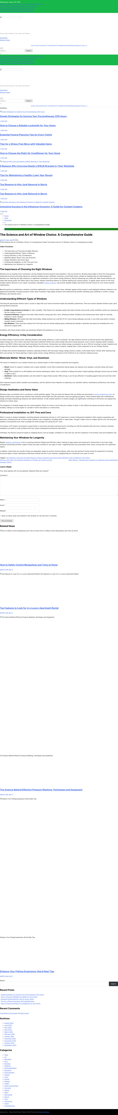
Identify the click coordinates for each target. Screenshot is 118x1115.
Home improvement (38, 45)
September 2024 (10, 1045)
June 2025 (8, 1025)
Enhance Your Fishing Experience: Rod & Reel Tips (27, 971)
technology (8, 1101)
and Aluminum (11, 458)
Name (2, 500)
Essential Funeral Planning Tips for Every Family (16, 9)
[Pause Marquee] (1, 214)
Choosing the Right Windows (26, 458)
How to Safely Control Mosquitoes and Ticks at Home (29, 565)
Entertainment (9, 1072)
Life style (48, 45)
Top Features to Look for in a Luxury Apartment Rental (29, 608)
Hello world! (24, 1013)
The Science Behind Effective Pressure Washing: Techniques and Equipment (41, 789)
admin (2, 240)
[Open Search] (1, 48)
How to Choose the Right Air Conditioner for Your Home (30, 153)
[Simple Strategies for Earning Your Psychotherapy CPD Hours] (22, 112)
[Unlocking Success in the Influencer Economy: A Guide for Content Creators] (27, 202)
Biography (8, 1059)
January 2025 (9, 1036)
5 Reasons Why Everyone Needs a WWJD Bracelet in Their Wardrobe (37, 166)
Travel (58, 45)
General (7, 1081)
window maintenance (13, 442)
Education (7, 1070)
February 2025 (9, 1034)
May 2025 (8, 1027)
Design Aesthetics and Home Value (49, 458)
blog (6, 1061)
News (6, 1092)
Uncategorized (9, 1106)
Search (2, 980)
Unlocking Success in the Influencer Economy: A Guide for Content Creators (41, 206)
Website (3, 511)
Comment (4, 475)
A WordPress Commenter (9, 1013)
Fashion (53, 45)
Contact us (83, 45)
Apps (78, 45)
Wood (88, 458)
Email (2, 505)
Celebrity (7, 1066)
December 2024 (10, 1038)
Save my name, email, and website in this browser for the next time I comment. (29, 516)
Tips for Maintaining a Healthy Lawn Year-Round (26, 175)
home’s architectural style (103, 394)
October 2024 (9, 1043)
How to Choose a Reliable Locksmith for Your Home (18, 6)
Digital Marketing (10, 1068)
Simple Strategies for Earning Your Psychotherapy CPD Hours (21, 4)
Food (6, 1077)
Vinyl (83, 458)
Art (5, 1057)
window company (50, 283)
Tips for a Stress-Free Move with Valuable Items (17, 11)
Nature (6, 1090)
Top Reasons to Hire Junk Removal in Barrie (23, 184)
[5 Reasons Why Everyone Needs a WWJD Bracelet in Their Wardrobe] (25, 161)
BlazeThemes (44, 1112)
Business (64, 45)
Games (73, 45)
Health (69, 45)
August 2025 (8, 1023)
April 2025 (8, 1030)
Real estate (8, 1095)
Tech (6, 1099)
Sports (6, 1097)
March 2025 (8, 1032)
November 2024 (10, 1041)
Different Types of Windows (71, 458)
